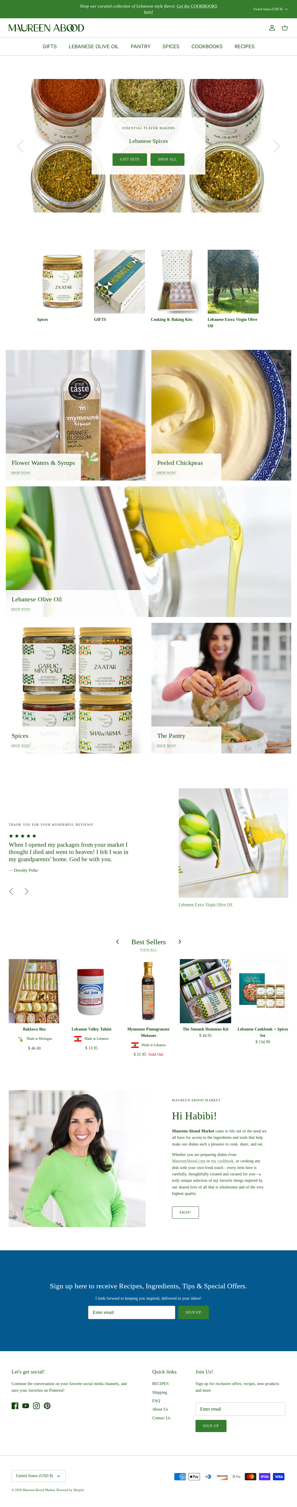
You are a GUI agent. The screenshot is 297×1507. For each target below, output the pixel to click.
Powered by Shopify (70, 1490)
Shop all (167, 159)
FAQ (156, 1401)
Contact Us (161, 1418)
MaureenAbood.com (189, 1161)
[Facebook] (15, 1405)
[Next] (276, 145)
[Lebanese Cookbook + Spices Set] (262, 991)
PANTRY (141, 46)
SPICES (171, 46)
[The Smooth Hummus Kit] (205, 991)
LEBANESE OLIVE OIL (94, 46)
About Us (160, 1409)
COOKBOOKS (207, 46)
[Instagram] (36, 1405)
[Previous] (20, 145)
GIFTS (50, 46)
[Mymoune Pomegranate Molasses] (148, 991)
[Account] (271, 27)
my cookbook (222, 1161)
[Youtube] (25, 1405)
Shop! (185, 1213)
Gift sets (130, 159)
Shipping (159, 1392)
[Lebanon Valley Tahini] (91, 991)
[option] (148, 146)
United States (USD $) (268, 9)
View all (148, 950)
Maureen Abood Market (39, 1490)
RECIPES (245, 46)
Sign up (194, 1312)
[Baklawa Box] (34, 991)
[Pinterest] (47, 1405)
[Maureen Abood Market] (46, 28)
